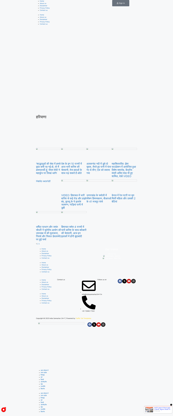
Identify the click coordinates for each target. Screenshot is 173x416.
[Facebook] (120, 281)
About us (43, 3)
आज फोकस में (44, 370)
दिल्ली (42, 379)
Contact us (44, 10)
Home (42, 1)
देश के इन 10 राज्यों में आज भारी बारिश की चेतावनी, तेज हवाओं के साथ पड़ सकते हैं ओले (71, 168)
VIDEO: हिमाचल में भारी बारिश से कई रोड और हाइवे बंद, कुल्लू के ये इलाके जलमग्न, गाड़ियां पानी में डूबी (73, 201)
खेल (42, 384)
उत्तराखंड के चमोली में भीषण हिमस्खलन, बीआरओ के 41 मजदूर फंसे (98, 198)
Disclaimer (43, 6)
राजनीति (43, 386)
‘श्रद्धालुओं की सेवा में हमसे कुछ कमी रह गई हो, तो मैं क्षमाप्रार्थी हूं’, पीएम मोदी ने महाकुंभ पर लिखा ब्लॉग (48, 168)
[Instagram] (133, 281)
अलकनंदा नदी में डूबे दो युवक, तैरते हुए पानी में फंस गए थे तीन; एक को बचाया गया (98, 168)
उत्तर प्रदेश (44, 372)
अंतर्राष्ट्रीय (44, 382)
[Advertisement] (86, 133)
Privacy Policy (45, 8)
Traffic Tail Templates (83, 318)
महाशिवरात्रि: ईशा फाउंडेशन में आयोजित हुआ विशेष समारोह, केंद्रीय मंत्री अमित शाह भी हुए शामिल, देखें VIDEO (124, 170)
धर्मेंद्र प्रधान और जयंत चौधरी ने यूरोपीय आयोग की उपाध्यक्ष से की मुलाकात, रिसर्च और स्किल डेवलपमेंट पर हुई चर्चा (48, 233)
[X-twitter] (124, 281)
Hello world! (43, 181)
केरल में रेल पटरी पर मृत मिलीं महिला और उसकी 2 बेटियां (124, 198)
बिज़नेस (43, 389)
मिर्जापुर (43, 375)
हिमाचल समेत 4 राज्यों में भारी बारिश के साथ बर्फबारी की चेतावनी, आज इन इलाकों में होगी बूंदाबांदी (73, 231)
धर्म (41, 377)
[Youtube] (129, 281)
